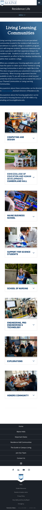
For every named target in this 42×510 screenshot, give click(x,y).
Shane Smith (7, 91)
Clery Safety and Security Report (21, 500)
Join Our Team (21, 453)
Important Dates (21, 437)
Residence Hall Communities (21, 442)
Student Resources (21, 488)
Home (21, 426)
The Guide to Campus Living (21, 448)
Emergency (21, 504)
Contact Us (21, 458)
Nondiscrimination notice (21, 492)
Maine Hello (21, 432)
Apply (21, 484)
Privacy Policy (21, 496)
